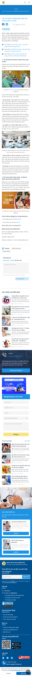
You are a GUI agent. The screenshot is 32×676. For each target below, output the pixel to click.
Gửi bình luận (20, 278)
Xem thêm (27, 441)
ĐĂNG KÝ (26, 577)
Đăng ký (12, 260)
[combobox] (16, 418)
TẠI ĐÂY (19, 219)
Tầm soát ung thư (14, 187)
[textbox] (16, 418)
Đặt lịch (16, 533)
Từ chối (8, 673)
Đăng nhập (6, 260)
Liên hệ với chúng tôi (16, 370)
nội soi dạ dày (11, 89)
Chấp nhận (23, 673)
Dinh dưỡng (9, 11)
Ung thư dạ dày (6, 251)
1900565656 (7, 590)
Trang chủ (4, 11)
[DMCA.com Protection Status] (8, 604)
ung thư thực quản (16, 248)
